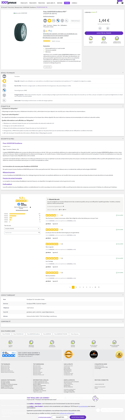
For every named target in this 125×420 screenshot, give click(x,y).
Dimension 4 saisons (37, 368)
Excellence (33, 7)
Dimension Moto (37, 367)
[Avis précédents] (69, 287)
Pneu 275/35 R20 (6, 334)
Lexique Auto (67, 372)
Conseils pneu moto (68, 373)
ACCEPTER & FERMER (78, 417)
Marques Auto (18, 7)
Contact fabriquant (8, 295)
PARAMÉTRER (60, 417)
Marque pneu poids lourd (7, 371)
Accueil (5, 7)
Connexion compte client (69, 389)
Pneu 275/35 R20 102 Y (18, 334)
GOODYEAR (26, 7)
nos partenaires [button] (83, 406)
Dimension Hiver (37, 369)
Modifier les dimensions (48, 16)
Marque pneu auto (5, 366)
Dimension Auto (37, 366)
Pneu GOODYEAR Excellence (33, 334)
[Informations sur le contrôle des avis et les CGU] (30, 207)
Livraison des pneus (68, 384)
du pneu (7, 139)
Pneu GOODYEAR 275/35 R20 (60, 334)
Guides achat (67, 367)
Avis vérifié (120, 215)
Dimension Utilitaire (37, 372)
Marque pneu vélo (5, 368)
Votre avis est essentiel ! (100, 387)
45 (95, 287)
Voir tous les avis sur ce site (22, 210)
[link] (24, 3)
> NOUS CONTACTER (99, 384)
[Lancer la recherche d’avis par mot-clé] (39, 233)
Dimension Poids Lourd (38, 375)
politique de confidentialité (66, 413)
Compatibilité (5, 321)
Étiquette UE (5, 106)
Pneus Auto (11, 7)
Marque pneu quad (5, 369)
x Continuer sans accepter (44, 417)
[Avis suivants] (98, 287)
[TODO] (63, 206)
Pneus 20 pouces (75, 334)
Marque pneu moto (5, 367)
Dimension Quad (37, 373)
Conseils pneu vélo (68, 375)
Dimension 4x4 (36, 371)
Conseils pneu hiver (99, 366)
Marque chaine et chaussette (7, 372)
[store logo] (9, 2)
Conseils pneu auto (68, 366)
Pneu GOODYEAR (47, 334)
